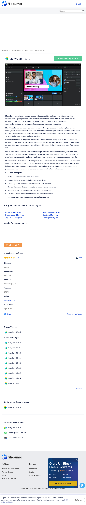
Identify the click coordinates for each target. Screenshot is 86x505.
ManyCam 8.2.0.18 (14, 373)
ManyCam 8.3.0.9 (14, 368)
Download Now (63, 483)
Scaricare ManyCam (50, 215)
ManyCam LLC (9, 300)
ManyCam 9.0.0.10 (14, 363)
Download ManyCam (13, 212)
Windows (5, 50)
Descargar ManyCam (50, 218)
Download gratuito (69, 58)
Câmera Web (28, 50)
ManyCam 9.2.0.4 (14, 343)
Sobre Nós (33, 469)
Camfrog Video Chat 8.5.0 (18, 433)
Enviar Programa (35, 475)
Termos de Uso (7, 472)
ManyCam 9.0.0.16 (14, 353)
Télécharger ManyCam (51, 212)
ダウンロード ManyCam (14, 218)
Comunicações (16, 50)
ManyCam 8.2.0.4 (14, 378)
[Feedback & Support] (82, 485)
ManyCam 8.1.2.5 (14, 383)
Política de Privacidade (10, 469)
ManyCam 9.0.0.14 (14, 358)
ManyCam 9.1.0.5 (14, 348)
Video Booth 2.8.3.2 (15, 438)
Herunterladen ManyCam (14, 215)
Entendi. (78, 500)
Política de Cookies (9, 479)
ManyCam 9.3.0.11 (14, 332)
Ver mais (79, 389)
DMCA (4, 475)
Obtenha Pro (14, 245)
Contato (32, 472)
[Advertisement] (43, 32)
